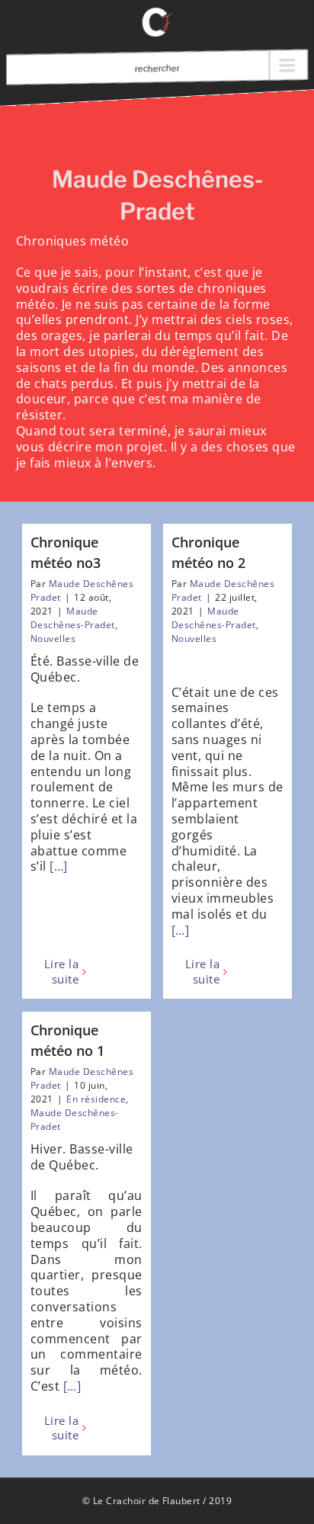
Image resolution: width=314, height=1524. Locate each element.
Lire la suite (61, 972)
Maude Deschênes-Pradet (72, 618)
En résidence (96, 1098)
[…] (58, 866)
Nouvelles (52, 638)
